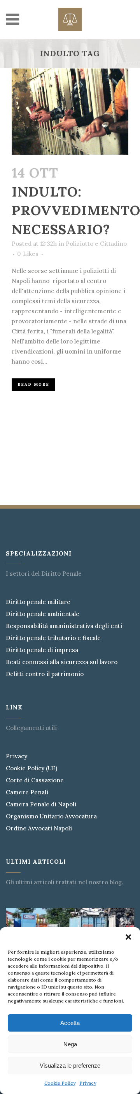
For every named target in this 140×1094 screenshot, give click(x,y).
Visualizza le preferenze (70, 1065)
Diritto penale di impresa (42, 650)
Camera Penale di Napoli (41, 804)
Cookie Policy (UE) (31, 768)
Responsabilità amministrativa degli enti (64, 626)
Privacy (87, 1083)
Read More (33, 384)
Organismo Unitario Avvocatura (51, 816)
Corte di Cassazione (35, 780)
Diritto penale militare (38, 602)
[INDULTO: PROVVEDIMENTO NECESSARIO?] (70, 111)
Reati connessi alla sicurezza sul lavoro (61, 662)
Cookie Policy (59, 1083)
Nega (70, 1044)
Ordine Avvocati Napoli (39, 828)
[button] (128, 937)
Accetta (70, 1023)
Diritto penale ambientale (42, 614)
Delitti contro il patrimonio (45, 674)
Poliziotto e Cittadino (96, 243)
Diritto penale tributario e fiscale (53, 638)
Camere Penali (27, 792)
